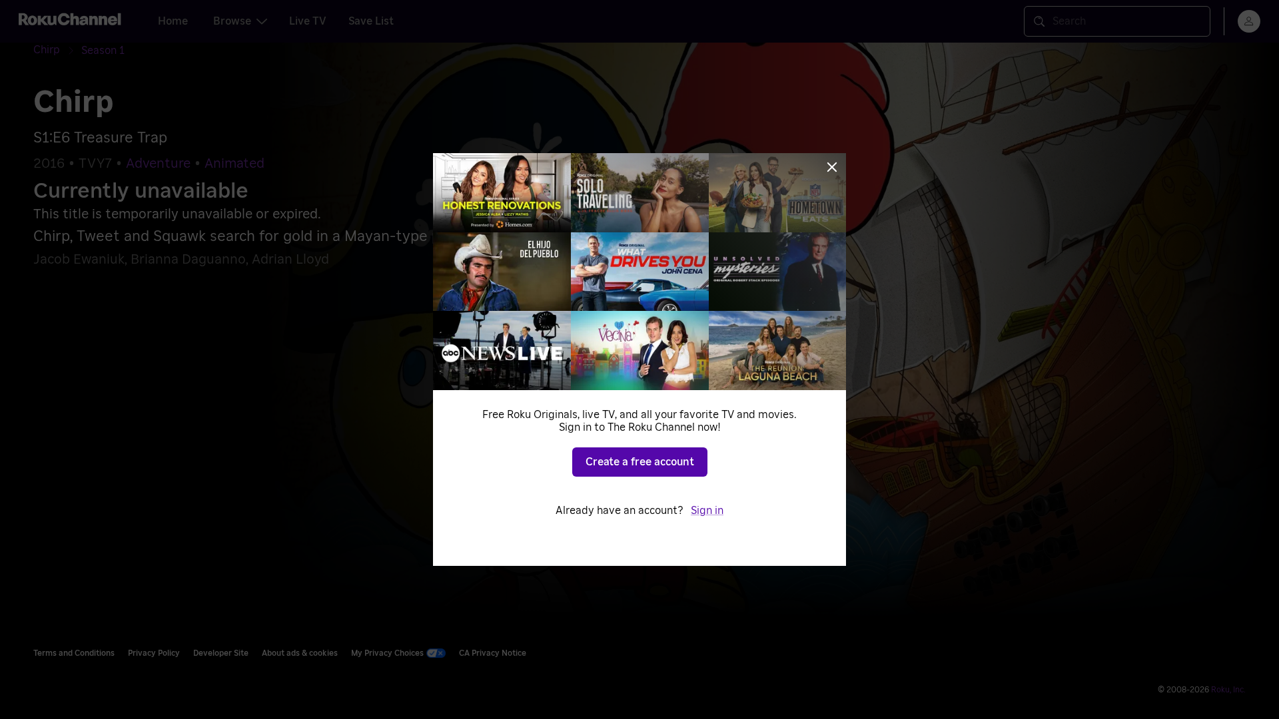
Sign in (707, 510)
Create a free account (640, 462)
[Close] (832, 167)
